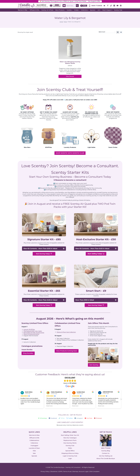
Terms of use (67, 471)
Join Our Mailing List (105, 456)
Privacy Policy (45, 471)
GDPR (60, 471)
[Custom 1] (104, 5)
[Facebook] (107, 5)
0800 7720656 (105, 448)
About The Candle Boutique (105, 458)
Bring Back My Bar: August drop (33, 332)
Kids (34, 451)
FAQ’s (70, 448)
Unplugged (34, 445)
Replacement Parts (70, 440)
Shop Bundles (28, 353)
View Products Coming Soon (66, 351)
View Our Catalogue (70, 438)
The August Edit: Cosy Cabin (32, 331)
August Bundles (27, 349)
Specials (34, 456)
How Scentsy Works (69, 443)
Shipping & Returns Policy (70, 453)
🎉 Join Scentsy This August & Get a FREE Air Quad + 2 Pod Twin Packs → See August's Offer (70, 1)
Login (70, 458)
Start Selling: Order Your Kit (70, 435)
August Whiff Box (29, 329)
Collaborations (34, 440)
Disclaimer (53, 471)
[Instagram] (114, 5)
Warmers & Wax (34, 435)
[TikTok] (111, 5)
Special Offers (70, 451)
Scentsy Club (118, 10)
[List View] (121, 32)
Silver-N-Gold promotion (31, 334)
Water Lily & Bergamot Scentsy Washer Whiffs (70, 62)
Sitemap (75, 471)
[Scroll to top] (135, 457)
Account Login (83, 471)
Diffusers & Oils (34, 438)
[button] (121, 399)
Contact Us (105, 453)
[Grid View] (117, 32)
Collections (34, 443)
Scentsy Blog (105, 451)
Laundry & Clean (34, 448)
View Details (70, 76)
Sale (34, 453)
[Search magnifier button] (77, 5)
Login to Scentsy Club (70, 456)
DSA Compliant (94, 471)
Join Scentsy (93, 365)
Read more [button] (49, 406)
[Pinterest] (120, 5)
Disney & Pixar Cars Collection (66, 332)
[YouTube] (117, 5)
